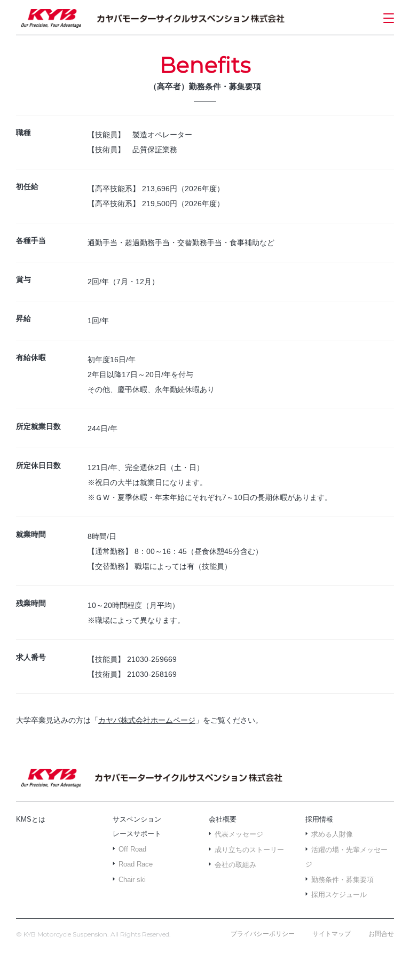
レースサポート (137, 834)
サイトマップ (331, 934)
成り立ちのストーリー (249, 850)
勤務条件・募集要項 (342, 880)
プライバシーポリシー (263, 934)
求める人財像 (332, 834)
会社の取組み (235, 865)
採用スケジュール (339, 895)
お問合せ (381, 934)
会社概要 (222, 819)
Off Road (132, 849)
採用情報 (319, 819)
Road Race (136, 864)
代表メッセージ (239, 834)
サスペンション (137, 819)
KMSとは (30, 819)
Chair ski (132, 880)
